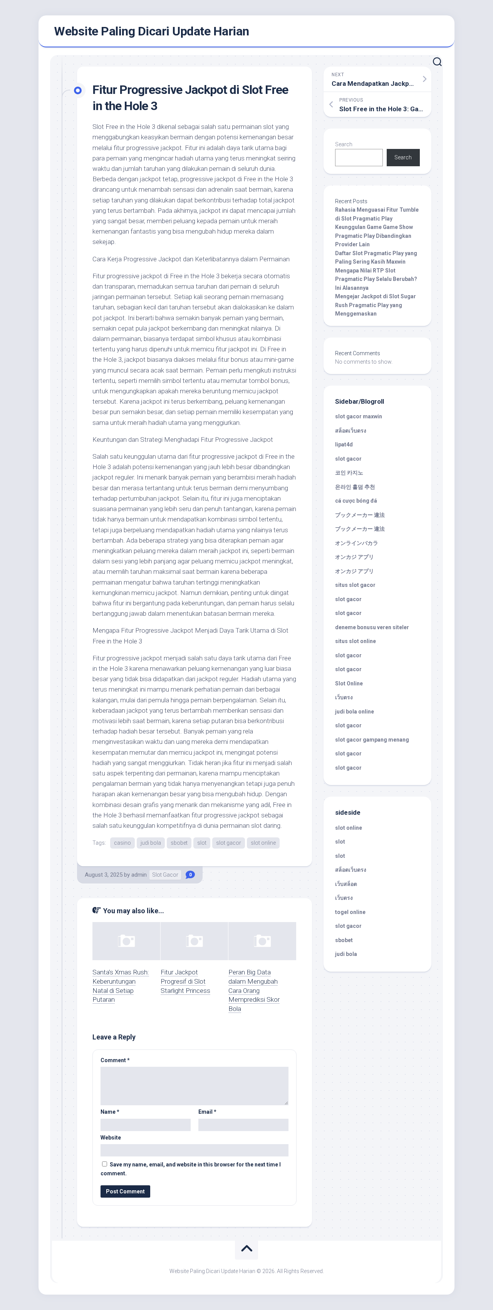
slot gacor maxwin (358, 416)
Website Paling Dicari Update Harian (151, 31)
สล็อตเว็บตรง (350, 431)
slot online (263, 843)
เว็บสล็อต (346, 884)
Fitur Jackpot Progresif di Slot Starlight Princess (185, 981)
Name (110, 1112)
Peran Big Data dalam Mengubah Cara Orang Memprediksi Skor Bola (254, 990)
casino (122, 843)
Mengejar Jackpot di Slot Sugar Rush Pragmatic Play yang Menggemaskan (375, 305)
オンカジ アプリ (354, 557)
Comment (115, 1060)
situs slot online (355, 641)
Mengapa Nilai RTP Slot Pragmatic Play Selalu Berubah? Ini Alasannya (376, 279)
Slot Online (349, 683)
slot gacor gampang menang (372, 740)
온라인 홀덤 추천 (355, 487)
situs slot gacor (355, 585)
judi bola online (354, 711)
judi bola (151, 843)
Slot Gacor (165, 875)
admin (139, 874)
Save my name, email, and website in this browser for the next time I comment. (191, 1168)
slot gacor (228, 843)
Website (111, 1138)
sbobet (179, 843)
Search (343, 144)
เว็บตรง (344, 697)
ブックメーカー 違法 (360, 515)
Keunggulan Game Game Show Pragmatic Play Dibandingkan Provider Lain (374, 235)
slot (201, 843)
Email (207, 1112)
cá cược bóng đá (356, 501)
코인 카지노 (349, 473)
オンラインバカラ (356, 543)
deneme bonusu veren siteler (372, 627)
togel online (350, 912)
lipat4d (344, 444)
